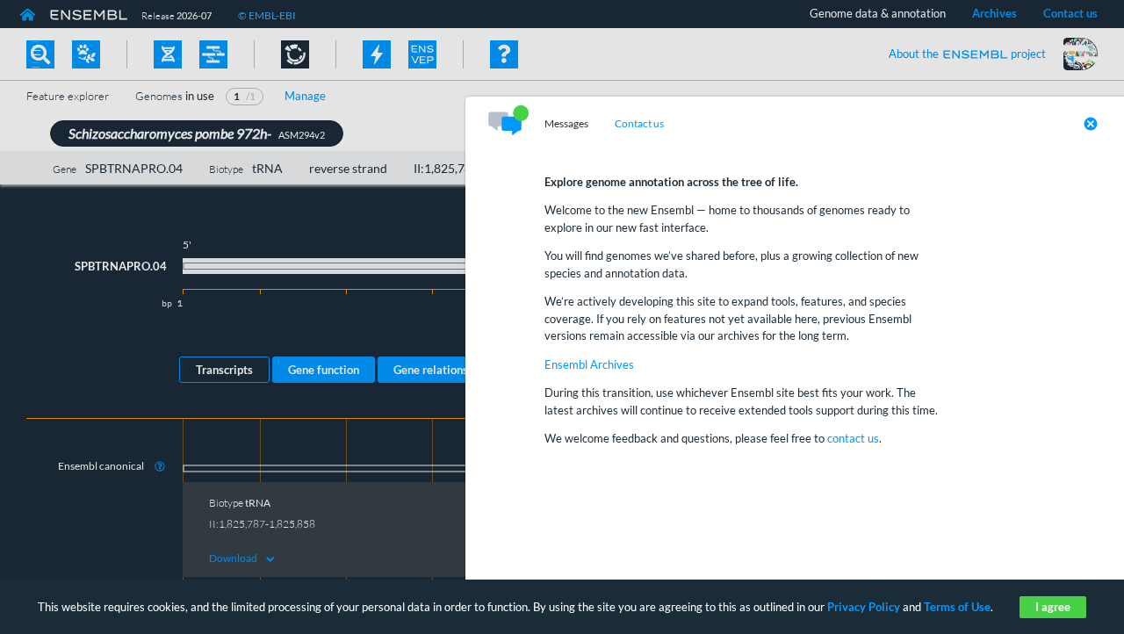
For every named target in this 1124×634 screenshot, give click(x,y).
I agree (1052, 607)
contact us (853, 438)
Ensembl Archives (589, 364)
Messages (566, 124)
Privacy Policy (863, 607)
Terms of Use (957, 607)
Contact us (639, 124)
